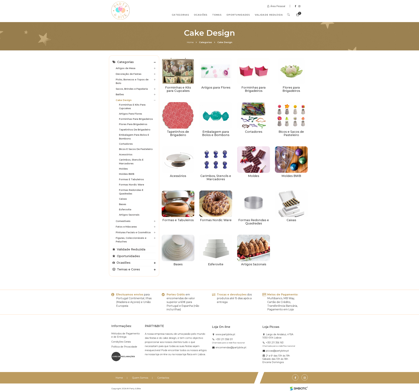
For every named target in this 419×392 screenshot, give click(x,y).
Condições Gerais (121, 341)
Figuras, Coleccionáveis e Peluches (131, 240)
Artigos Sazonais (129, 214)
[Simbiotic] (299, 388)
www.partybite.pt (225, 334)
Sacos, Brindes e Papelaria (132, 88)
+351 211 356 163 (274, 342)
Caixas (123, 198)
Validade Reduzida (269, 14)
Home (190, 42)
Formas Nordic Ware (131, 184)
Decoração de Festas (128, 74)
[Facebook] (296, 6)
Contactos (163, 377)
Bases (122, 204)
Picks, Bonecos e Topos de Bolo (132, 81)
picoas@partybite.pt (277, 350)
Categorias (180, 14)
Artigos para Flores (130, 113)
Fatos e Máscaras (126, 226)
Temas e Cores (128, 269)
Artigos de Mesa (125, 68)
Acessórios (125, 154)
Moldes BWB (126, 174)
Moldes (123, 168)
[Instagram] (299, 6)
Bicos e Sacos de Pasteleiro (136, 149)
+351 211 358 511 (224, 339)
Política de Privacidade (124, 346)
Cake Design (124, 100)
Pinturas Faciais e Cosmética (133, 232)
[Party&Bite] (120, 10)
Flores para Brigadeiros (133, 124)
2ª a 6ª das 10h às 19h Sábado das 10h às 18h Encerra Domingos (276, 359)
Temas (217, 14)
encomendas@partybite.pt (231, 347)
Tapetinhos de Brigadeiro (134, 129)
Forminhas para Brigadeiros (136, 119)
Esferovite (125, 209)
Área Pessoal (278, 6)
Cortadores (126, 143)
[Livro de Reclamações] (123, 356)
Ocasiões (200, 14)
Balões (120, 94)
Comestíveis (123, 221)
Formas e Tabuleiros (131, 179)
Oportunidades (238, 14)
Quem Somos (140, 377)
